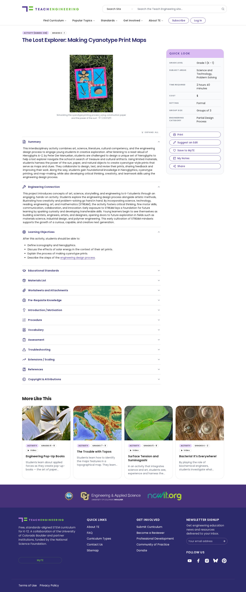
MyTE (40, 560)
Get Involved (131, 20)
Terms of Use (28, 585)
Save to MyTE (185, 150)
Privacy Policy (49, 585)
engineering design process (77, 257)
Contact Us (95, 544)
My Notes (183, 158)
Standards (108, 20)
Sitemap (93, 550)
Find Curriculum (53, 20)
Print (180, 134)
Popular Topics (82, 20)
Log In (198, 20)
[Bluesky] (215, 561)
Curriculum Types (99, 538)
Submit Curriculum (149, 527)
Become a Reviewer (150, 533)
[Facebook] (198, 561)
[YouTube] (189, 561)
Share (181, 166)
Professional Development (155, 538)
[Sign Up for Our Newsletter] (224, 541)
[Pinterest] (224, 561)
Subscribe (178, 20)
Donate (142, 550)
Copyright (106, 117)
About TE (154, 20)
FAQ (90, 533)
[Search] (223, 9)
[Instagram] (207, 561)
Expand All (151, 132)
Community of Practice (153, 544)
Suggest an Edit (187, 142)
